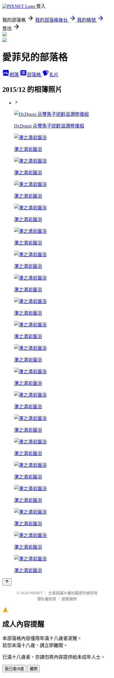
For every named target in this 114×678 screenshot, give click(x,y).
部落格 (34, 74)
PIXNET (36, 593)
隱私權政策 (46, 599)
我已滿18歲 (14, 669)
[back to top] (7, 582)
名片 (53, 74)
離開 (33, 669)
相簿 (14, 74)
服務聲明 (69, 599)
